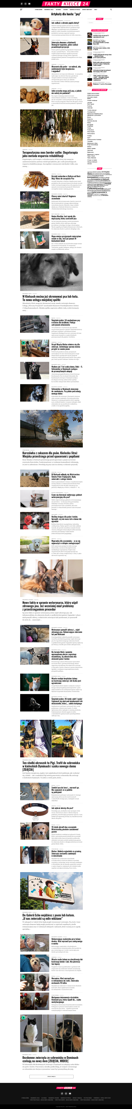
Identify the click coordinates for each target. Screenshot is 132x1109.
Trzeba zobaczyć (91, 110)
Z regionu (65, 9)
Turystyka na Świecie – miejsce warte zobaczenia (92, 1100)
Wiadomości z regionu (93, 154)
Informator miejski (92, 97)
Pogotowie (90, 126)
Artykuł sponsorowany (93, 93)
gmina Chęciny (102, 174)
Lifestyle (89, 102)
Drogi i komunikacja (92, 144)
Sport (88, 137)
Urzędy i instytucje (92, 100)
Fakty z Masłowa (91, 157)
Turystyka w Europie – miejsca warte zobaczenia (66, 1100)
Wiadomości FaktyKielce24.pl (95, 114)
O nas (95, 9)
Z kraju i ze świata (92, 160)
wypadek (89, 195)
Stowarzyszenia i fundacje (94, 139)
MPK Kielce (90, 185)
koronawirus (92, 177)
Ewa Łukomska (96, 174)
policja (100, 188)
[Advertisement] (99, 223)
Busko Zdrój (102, 173)
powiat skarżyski (102, 189)
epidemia (89, 174)
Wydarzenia (90, 152)
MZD (95, 185)
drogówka (107, 173)
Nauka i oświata (91, 148)
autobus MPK (100, 172)
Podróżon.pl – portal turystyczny (102, 1098)
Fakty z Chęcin (91, 156)
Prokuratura (90, 130)
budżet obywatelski (96, 173)
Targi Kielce (96, 194)
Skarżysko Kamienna (96, 190)
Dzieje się (90, 119)
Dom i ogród (90, 104)
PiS (103, 186)
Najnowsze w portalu (75, 9)
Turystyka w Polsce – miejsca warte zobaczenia (41, 1100)
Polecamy (92, 188)
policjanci (106, 188)
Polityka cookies (88, 1098)
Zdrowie (89, 163)
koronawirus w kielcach (100, 179)
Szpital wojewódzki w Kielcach (97, 193)
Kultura (89, 146)
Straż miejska (90, 131)
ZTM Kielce (104, 195)
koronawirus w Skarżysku (98, 182)
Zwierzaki (90, 108)
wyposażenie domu (97, 195)
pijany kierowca (98, 186)
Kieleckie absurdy (92, 121)
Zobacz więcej (51, 1076)
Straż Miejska (105, 190)
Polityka (89, 136)
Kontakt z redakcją (77, 1098)
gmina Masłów (108, 174)
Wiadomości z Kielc (48, 9)
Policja (89, 128)
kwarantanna (100, 184)
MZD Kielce (100, 185)
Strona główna (38, 9)
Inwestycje (89, 175)
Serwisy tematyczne (87, 9)
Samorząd (90, 150)
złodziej (89, 196)
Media (89, 98)
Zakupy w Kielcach (92, 162)
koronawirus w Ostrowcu (93, 180)
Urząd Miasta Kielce (103, 194)
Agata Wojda (90, 172)
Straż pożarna (91, 133)
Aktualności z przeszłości (94, 115)
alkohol (95, 172)
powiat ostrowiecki (94, 189)
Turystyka (90, 141)
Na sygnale (58, 9)
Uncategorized (91, 112)
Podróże (89, 106)
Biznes (89, 117)
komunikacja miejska (98, 176)
